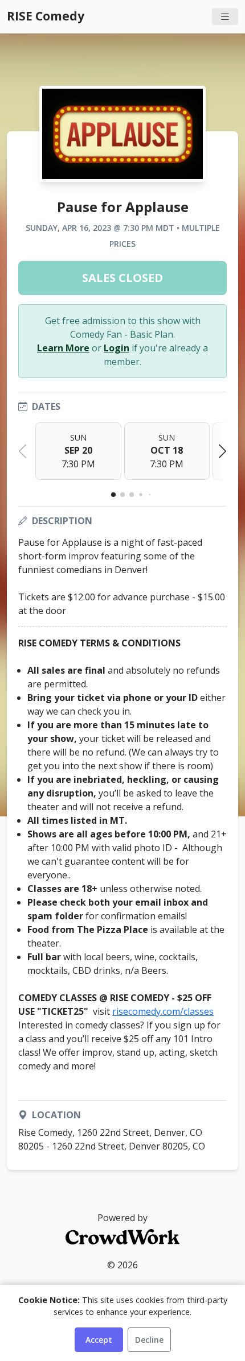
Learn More (63, 348)
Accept (98, 1339)
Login (116, 348)
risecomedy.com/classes (163, 1011)
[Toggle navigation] (225, 17)
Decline (149, 1339)
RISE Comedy (45, 16)
